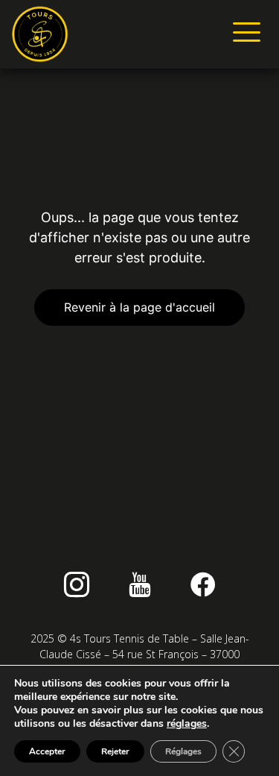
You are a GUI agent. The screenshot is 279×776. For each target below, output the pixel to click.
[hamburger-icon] (243, 34)
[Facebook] (203, 584)
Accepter (47, 751)
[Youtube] (140, 584)
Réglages (183, 751)
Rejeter (115, 751)
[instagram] (77, 584)
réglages (187, 724)
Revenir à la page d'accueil (139, 307)
